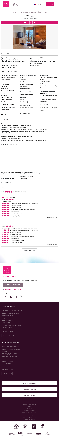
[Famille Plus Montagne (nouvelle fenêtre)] (16, 426)
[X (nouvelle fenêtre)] (22, 297)
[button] (43, 4)
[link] (14, 4)
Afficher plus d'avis (29, 250)
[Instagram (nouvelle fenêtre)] (11, 297)
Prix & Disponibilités (31, 22)
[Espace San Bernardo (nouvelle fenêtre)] (12, 434)
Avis (34, 22)
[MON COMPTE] (41, 4)
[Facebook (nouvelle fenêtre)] (5, 297)
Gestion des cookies (30, 419)
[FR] (35, 4)
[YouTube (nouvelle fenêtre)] (16, 297)
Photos (24, 22)
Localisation (27, 22)
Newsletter (10, 277)
